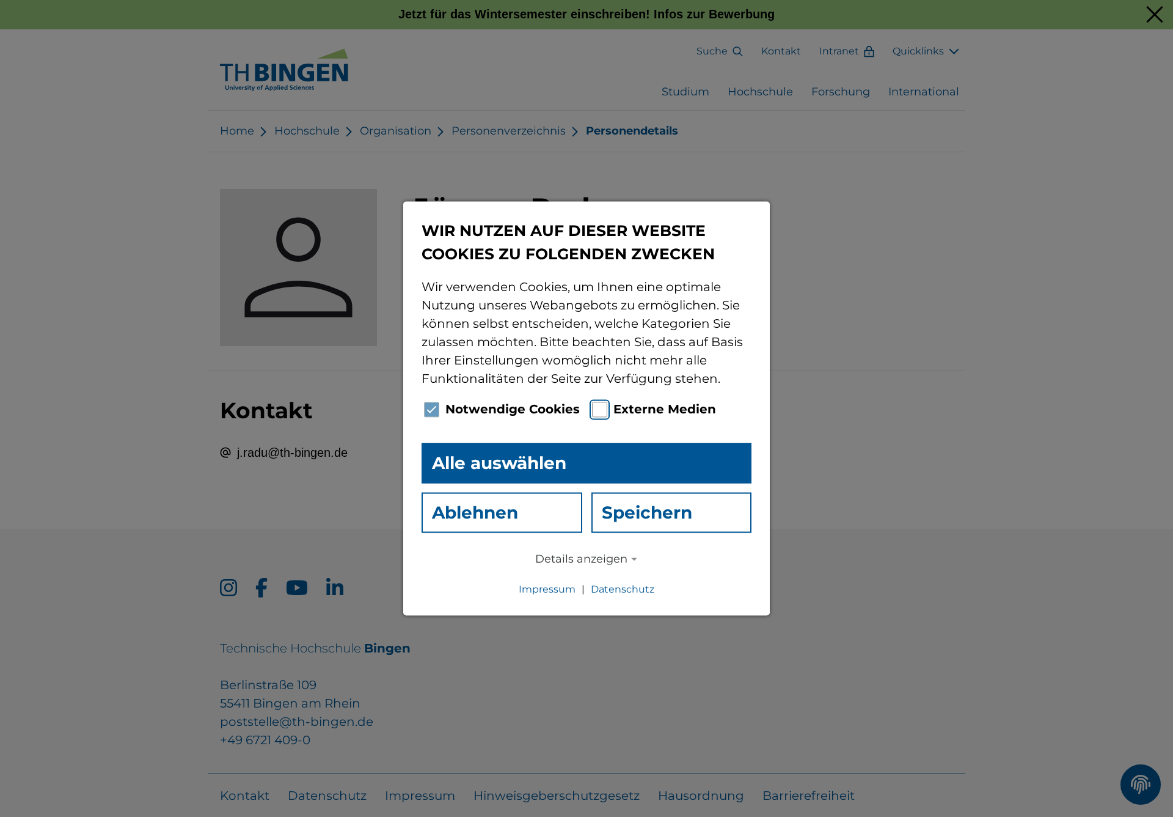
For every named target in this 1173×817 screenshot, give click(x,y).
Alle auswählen (499, 463)
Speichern (647, 512)
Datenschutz (622, 590)
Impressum (547, 590)
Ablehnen (475, 512)
